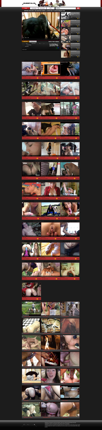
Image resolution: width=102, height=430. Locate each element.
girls (26, 278)
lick (65, 278)
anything (48, 218)
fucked (46, 198)
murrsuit (48, 118)
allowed (28, 98)
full (28, 118)
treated (27, 138)
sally (64, 258)
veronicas (45, 238)
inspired (44, 278)
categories (34, 8)
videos (25, 178)
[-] (58, 48)
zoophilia (64, 118)
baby (63, 198)
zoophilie (46, 138)
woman (66, 178)
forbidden (27, 258)
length (27, 118)
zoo (46, 98)
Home (25, 8)
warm (47, 278)
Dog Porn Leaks (73, 20)
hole (63, 138)
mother (25, 98)
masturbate (27, 46)
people (27, 158)
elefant (44, 98)
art (47, 98)
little (45, 218)
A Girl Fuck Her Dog (74, 35)
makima (46, 178)
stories (64, 238)
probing (68, 138)
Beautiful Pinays (73, 51)
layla (27, 238)
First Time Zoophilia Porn (75, 43)
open (65, 198)
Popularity (42, 8)
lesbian (27, 198)
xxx (44, 158)
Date (51, 8)
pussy (63, 218)
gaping (65, 138)
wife (44, 218)
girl (29, 138)
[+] (56, 48)
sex (24, 118)
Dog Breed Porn (73, 28)
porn (65, 98)
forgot (30, 98)
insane (27, 218)
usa (44, 138)
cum (65, 218)
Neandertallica (29, 4)
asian (63, 98)
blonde (47, 158)
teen (48, 198)
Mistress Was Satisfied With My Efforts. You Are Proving (75, 13)
